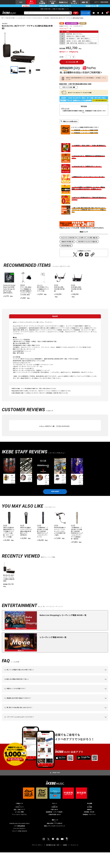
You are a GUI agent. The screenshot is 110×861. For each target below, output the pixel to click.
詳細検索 (75, 13)
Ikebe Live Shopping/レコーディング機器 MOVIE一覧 (63, 615)
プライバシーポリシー (37, 845)
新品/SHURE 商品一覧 (67, 241)
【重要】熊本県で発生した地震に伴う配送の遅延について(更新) (55, 9)
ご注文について (19, 807)
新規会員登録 (104, 2)
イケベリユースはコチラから (50, 711)
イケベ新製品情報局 (19, 826)
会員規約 (65, 845)
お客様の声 (54, 807)
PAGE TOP (56, 772)
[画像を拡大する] (32, 61)
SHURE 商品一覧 (66, 245)
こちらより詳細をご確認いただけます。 (45, 721)
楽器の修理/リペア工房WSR (54, 823)
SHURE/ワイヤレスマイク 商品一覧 (88, 241)
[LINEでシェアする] (87, 255)
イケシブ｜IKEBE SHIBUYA (19, 831)
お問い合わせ (54, 809)
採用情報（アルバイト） (89, 814)
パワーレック (65, 108)
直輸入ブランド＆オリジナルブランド (54, 826)
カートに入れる (70, 62)
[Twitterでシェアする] (75, 255)
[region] (55, 574)
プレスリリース (74, 845)
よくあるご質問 (19, 812)
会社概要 (89, 807)
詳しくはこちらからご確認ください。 (93, 702)
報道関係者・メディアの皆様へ (54, 812)
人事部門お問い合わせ (54, 814)
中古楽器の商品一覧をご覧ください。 (70, 692)
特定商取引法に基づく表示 (52, 845)
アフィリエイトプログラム (19, 814)
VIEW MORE (55, 491)
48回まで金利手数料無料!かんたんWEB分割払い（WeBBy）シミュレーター (86, 79)
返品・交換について (19, 809)
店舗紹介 (89, 809)
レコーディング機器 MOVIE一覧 (53, 637)
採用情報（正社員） (89, 812)
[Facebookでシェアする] (81, 255)
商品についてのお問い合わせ (70, 121)
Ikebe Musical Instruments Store (19, 823)
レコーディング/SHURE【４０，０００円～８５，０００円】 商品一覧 (79, 237)
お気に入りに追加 (67, 87)
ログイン (97, 2)
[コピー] (93, 255)
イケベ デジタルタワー (19, 828)
